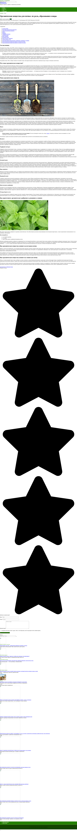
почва (11, 266)
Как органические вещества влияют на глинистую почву (14, 42)
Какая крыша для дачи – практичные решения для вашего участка (13, 645)
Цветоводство (3, 2)
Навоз (3, 31)
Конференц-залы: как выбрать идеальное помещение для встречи (13, 681)
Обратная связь (5, 822)
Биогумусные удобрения (7, 38)
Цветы (3, 7)
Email (1, 619)
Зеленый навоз (5, 35)
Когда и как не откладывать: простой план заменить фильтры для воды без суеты (16, 660)
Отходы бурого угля (6, 39)
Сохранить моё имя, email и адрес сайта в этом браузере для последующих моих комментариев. (21, 630)
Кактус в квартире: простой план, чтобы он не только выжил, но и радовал (15, 750)
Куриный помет (5, 37)
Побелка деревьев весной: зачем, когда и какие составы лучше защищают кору (16, 716)
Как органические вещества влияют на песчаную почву (13, 41)
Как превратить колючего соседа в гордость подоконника (12, 817)
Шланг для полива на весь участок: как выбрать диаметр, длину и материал (15, 699)
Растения (4, 8)
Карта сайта (4, 823)
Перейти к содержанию (5, 0)
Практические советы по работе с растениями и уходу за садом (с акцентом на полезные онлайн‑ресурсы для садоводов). (25, 733)
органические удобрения (5, 266)
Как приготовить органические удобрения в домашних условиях (15, 40)
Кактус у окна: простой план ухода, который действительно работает (14, 784)
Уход (3, 10)
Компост (4, 32)
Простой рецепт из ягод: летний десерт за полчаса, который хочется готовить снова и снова (19, 671)
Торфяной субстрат (6, 34)
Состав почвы (5, 28)
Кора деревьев (5, 36)
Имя (1, 617)
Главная (1, 13)
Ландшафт (4, 11)
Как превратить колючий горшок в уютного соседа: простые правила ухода (15, 800)
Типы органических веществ (8, 30)
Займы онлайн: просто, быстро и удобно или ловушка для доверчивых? (14, 656)
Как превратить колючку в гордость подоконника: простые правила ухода (15, 767)
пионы (48, 133)
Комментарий (3, 628)
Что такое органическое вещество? (9, 29)
